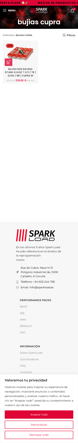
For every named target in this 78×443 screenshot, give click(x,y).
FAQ (23, 365)
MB (22, 313)
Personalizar (39, 424)
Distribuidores (29, 359)
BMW (23, 306)
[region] (39, 408)
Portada (8, 35)
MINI (23, 319)
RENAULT (26, 326)
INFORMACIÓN (30, 346)
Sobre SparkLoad (31, 352)
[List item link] (39, 282)
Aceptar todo (39, 414)
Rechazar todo (39, 435)
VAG (23, 332)
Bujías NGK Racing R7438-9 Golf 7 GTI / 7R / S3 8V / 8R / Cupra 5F (20, 72)
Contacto (26, 372)
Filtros (71, 35)
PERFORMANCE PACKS (35, 300)
